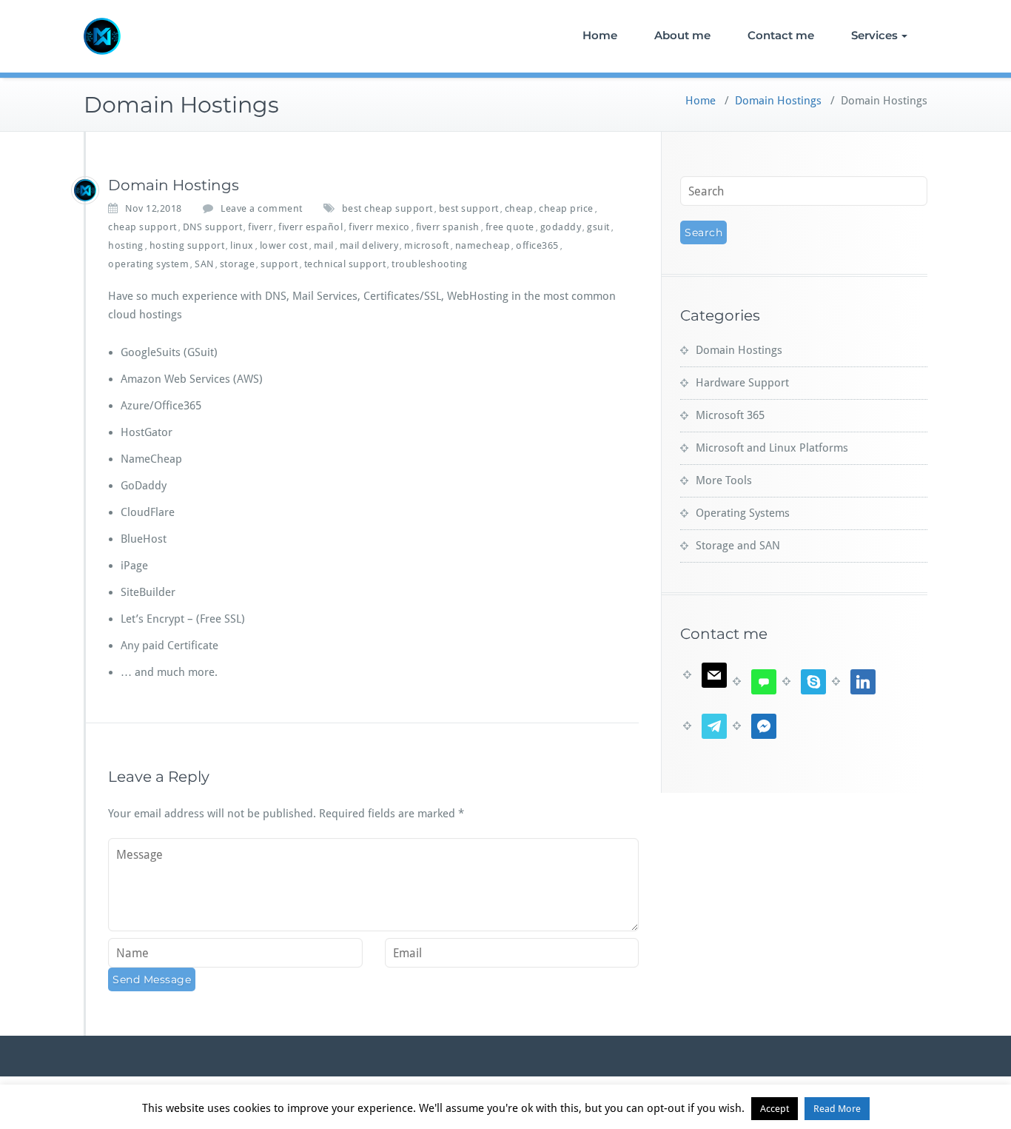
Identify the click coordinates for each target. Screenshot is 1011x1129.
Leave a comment (262, 208)
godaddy (561, 226)
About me (682, 35)
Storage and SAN (738, 545)
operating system (148, 263)
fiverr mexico (379, 226)
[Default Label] (705, 674)
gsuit (598, 226)
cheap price (566, 208)
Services (874, 35)
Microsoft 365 (730, 415)
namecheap (483, 245)
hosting (126, 245)
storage (237, 263)
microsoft (426, 245)
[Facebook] (754, 725)
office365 (537, 245)
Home (599, 35)
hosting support (187, 245)
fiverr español (310, 226)
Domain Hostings (778, 100)
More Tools (724, 480)
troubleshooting (430, 263)
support (279, 263)
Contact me (781, 35)
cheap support (142, 226)
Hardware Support (742, 382)
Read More (837, 1108)
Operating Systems (743, 513)
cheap (519, 208)
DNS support (213, 226)
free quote (510, 226)
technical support (345, 263)
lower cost (284, 245)
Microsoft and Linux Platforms (772, 448)
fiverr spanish (448, 226)
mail (324, 245)
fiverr (260, 226)
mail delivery (369, 245)
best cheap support (387, 208)
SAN (204, 263)
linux (242, 245)
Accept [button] (774, 1108)
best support (469, 208)
